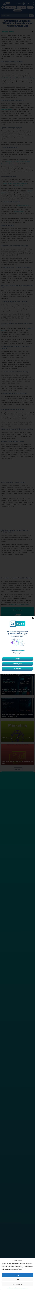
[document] (17, 645)
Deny (17, 1279)
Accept (18, 1275)
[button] (32, 618)
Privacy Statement (18, 1288)
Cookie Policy (10, 1288)
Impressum (25, 1288)
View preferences (17, 1284)
